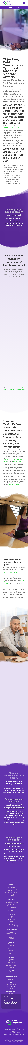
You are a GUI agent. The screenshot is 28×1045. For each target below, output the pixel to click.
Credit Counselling (11, 889)
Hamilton (11, 964)
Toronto (11, 961)
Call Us (21, 645)
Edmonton (11, 944)
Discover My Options (14, 868)
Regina (11, 950)
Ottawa (11, 959)
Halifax (11, 988)
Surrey (11, 934)
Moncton (11, 978)
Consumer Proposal (11, 909)
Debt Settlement (11, 904)
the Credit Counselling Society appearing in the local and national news (14, 389)
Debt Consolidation (11, 907)
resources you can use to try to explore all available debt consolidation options (14, 572)
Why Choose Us (11, 886)
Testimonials (11, 890)
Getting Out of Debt (11, 901)
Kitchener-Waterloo (11, 965)
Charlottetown (11, 984)
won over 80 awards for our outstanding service (13, 461)
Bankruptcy (11, 910)
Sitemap (11, 922)
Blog (11, 921)
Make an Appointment (14, 231)
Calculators (11, 918)
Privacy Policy (8, 1028)
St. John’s (11, 993)
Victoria (11, 936)
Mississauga (11, 962)
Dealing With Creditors (11, 902)
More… (14, 1031)
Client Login (11, 894)
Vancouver (11, 931)
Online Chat (8, 645)
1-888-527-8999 (13, 7)
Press (16, 892)
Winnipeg (11, 953)
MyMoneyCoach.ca (11, 924)
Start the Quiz (14, 830)
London (11, 967)
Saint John (11, 979)
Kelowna (11, 938)
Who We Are (11, 887)
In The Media (9, 892)
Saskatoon (11, 948)
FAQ (11, 916)
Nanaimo (11, 937)
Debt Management (11, 906)
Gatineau (11, 972)
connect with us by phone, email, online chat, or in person (14, 581)
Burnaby (11, 932)
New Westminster (11, 933)
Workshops (11, 919)
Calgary (11, 945)
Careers (11, 895)
